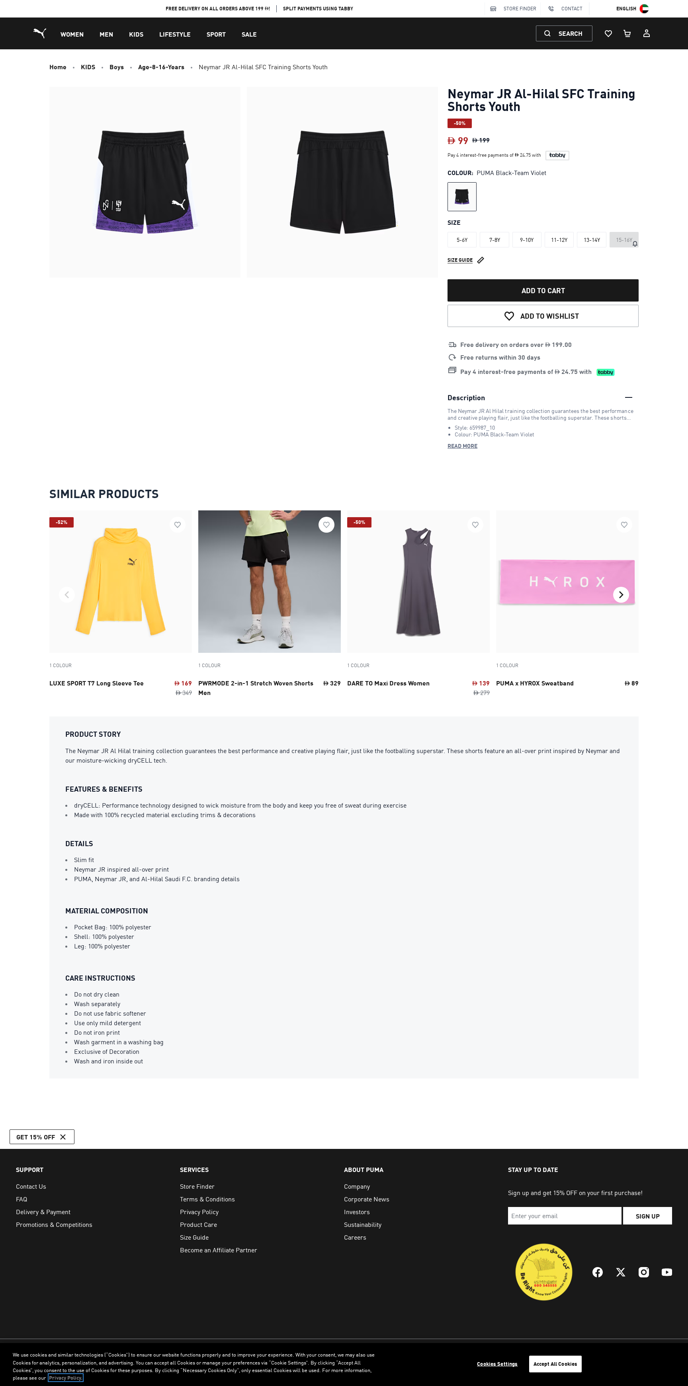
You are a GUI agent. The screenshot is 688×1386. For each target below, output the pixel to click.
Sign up (648, 1216)
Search (570, 33)
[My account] (647, 33)
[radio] (462, 196)
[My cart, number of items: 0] (627, 33)
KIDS (136, 34)
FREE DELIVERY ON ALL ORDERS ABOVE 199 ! (218, 9)
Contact (571, 9)
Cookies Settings (497, 1364)
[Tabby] (557, 155)
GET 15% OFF (35, 1137)
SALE (249, 34)
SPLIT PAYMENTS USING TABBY (318, 9)
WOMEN (72, 34)
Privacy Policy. (65, 1377)
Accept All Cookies (555, 1364)
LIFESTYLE (175, 34)
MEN (106, 34)
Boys (116, 66)
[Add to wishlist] (178, 525)
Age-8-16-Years (161, 66)
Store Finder (520, 9)
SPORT (216, 34)
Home (57, 66)
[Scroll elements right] (621, 595)
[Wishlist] (608, 33)
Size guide (460, 260)
